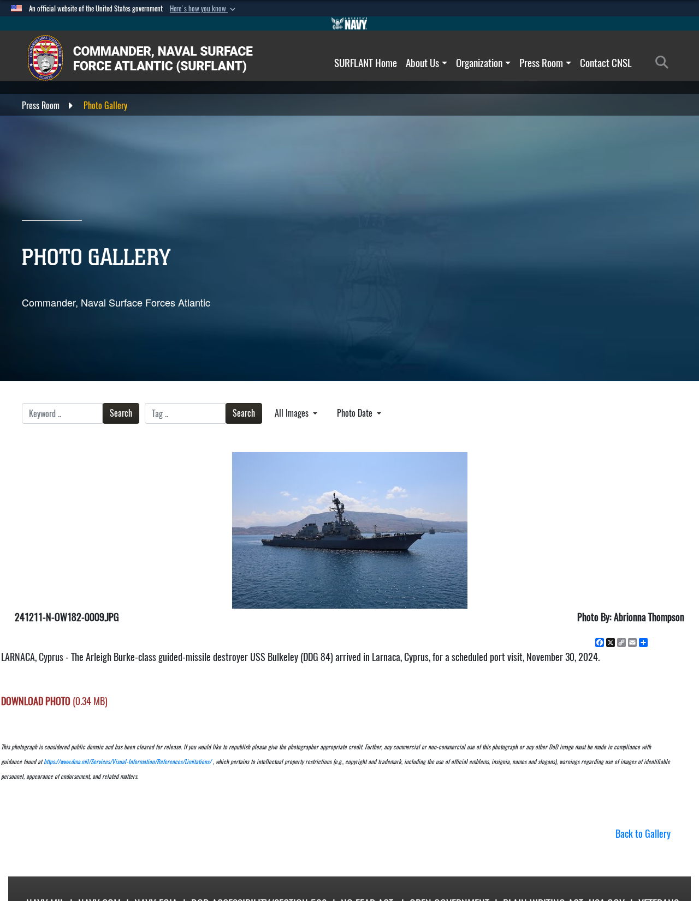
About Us (422, 63)
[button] (204, 8)
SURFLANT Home (365, 63)
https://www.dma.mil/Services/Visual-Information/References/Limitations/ (127, 762)
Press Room (541, 63)
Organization (479, 63)
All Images (293, 413)
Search (121, 413)
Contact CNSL (606, 63)
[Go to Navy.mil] (349, 23)
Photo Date (356, 413)
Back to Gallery (643, 833)
